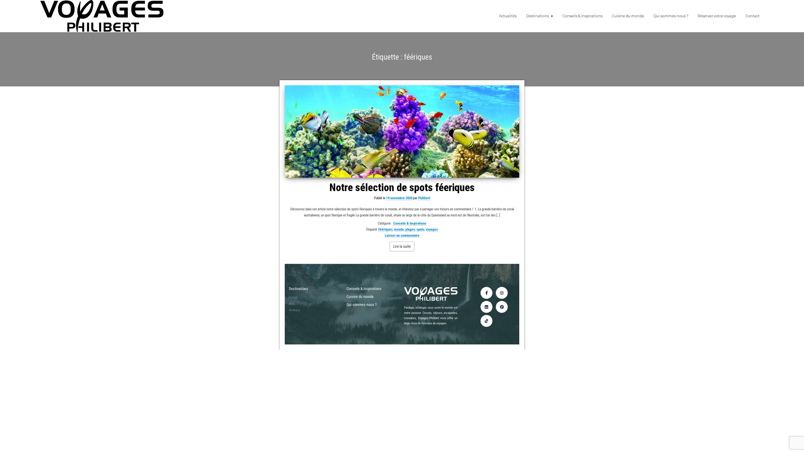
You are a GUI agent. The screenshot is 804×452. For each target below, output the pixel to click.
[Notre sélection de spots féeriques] (402, 131)
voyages (432, 229)
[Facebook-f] (486, 293)
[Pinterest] (502, 307)
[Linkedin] (486, 307)
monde (399, 229)
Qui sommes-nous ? (670, 16)
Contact (752, 16)
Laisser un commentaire (402, 236)
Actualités (508, 16)
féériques (385, 229)
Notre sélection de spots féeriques (402, 187)
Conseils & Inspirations (582, 16)
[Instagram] (502, 293)
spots (420, 229)
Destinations (537, 16)
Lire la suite (402, 246)
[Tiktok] (486, 321)
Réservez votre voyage (717, 16)
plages (410, 229)
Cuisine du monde (628, 16)
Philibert (424, 198)
